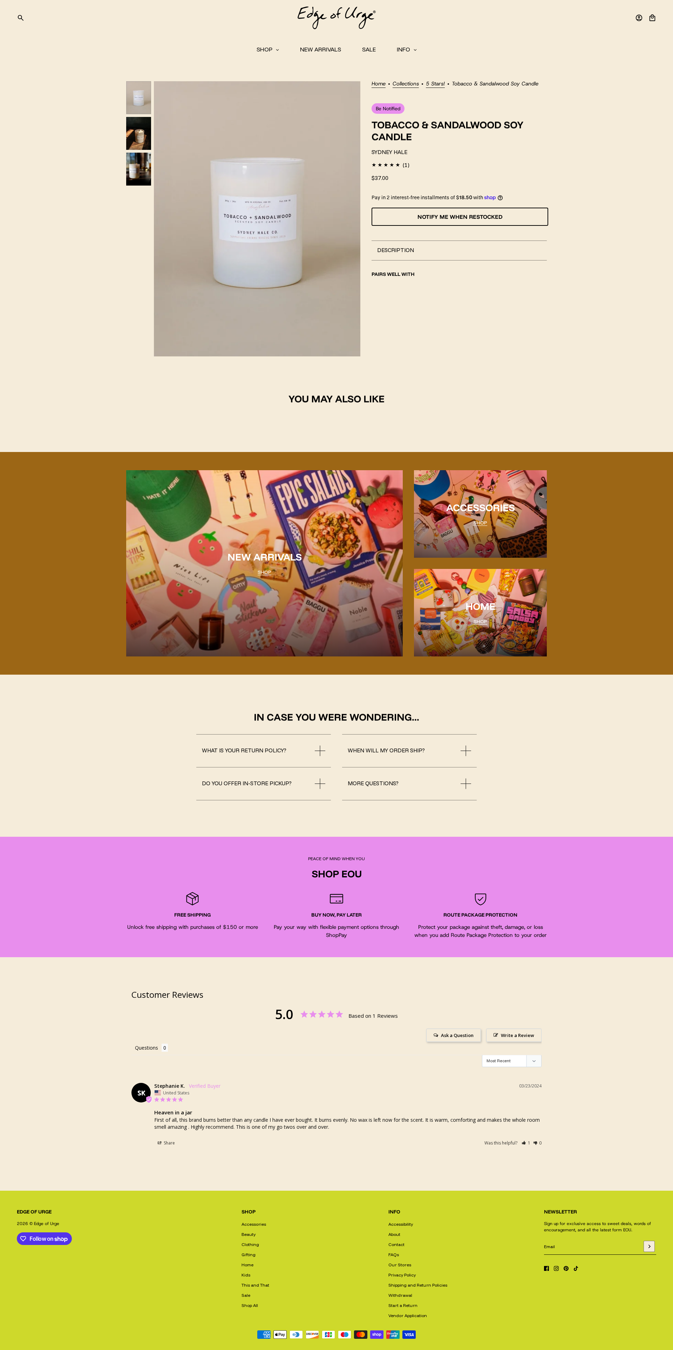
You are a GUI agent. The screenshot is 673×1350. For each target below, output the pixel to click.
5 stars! (435, 84)
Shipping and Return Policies (417, 1285)
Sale (246, 1295)
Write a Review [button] (517, 1035)
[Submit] (649, 1246)
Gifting (249, 1254)
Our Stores (399, 1264)
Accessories (254, 1224)
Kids (246, 1275)
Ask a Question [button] (457, 1035)
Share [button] (169, 1143)
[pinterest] (566, 1268)
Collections (406, 84)
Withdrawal (400, 1295)
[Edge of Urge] (336, 18)
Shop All (250, 1305)
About (394, 1234)
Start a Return (402, 1305)
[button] (526, 1143)
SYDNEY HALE (389, 151)
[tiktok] (576, 1268)
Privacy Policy (402, 1275)
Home (379, 84)
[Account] (639, 18)
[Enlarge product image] (257, 218)
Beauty (249, 1234)
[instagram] (556, 1268)
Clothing (250, 1244)
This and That (255, 1285)
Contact (396, 1244)
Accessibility (400, 1224)
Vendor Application (407, 1315)
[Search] (21, 18)
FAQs (393, 1254)
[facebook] (546, 1268)
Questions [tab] (146, 1047)
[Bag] (652, 18)
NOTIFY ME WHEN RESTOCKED (460, 216)
